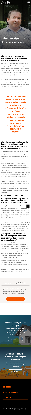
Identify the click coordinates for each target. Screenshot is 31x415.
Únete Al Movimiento (15, 299)
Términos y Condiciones (21, 410)
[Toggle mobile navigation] (28, 2)
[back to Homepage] (6, 2)
